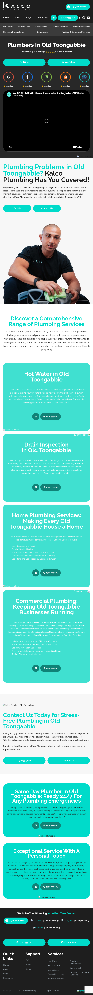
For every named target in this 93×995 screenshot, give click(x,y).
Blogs (28, 17)
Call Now (24, 62)
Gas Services (41, 27)
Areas (17, 17)
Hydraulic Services (81, 27)
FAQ (28, 960)
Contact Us (42, 17)
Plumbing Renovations (13, 32)
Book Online (68, 62)
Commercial (42, 32)
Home (6, 17)
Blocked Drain (24, 27)
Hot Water (7, 27)
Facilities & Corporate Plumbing (76, 32)
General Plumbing (60, 27)
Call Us (17, 208)
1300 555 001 (69, 17)
